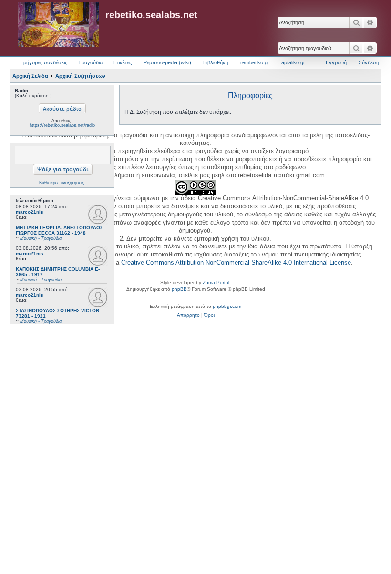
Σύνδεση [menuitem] (369, 62)
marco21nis (29, 212)
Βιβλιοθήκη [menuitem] (215, 62)
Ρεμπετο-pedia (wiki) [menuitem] (167, 62)
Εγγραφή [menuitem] (336, 62)
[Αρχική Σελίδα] (58, 25)
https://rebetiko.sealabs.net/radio (62, 125)
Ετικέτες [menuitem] (122, 62)
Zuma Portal (216, 282)
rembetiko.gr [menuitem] (254, 62)
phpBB (179, 289)
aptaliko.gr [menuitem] (293, 62)
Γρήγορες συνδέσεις (44, 62)
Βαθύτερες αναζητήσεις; (62, 182)
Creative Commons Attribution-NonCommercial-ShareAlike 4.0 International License (236, 262)
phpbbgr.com (227, 306)
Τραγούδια (90, 62)
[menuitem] (188, 315)
